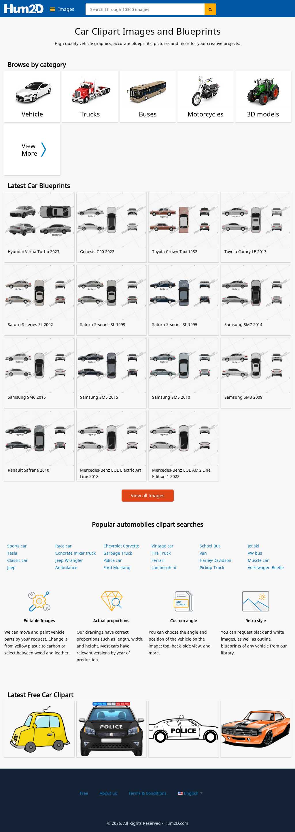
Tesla (12, 553)
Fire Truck (161, 553)
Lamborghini (164, 567)
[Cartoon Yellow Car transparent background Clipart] (39, 722)
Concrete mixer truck (75, 553)
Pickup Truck (212, 567)
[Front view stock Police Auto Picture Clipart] (111, 722)
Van (203, 553)
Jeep (11, 567)
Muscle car (258, 560)
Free (84, 793)
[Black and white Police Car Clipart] (183, 722)
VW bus (255, 553)
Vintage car (162, 546)
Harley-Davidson (215, 560)
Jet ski (253, 546)
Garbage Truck (117, 553)
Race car (63, 546)
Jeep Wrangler (69, 560)
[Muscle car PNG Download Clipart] (256, 722)
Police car (112, 560)
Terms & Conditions (147, 793)
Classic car (17, 560)
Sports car (17, 546)
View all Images (147, 495)
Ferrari (158, 560)
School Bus (210, 546)
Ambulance (66, 567)
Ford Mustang (117, 567)
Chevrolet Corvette (121, 546)
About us (108, 793)
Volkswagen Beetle (266, 567)
